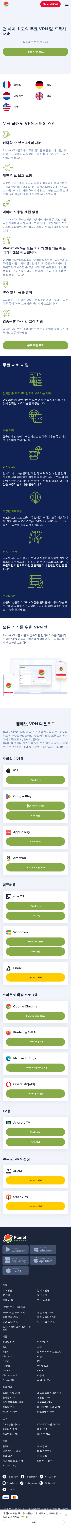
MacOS (6, 1370)
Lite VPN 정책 (45, 1460)
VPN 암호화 (43, 1299)
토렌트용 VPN (44, 1402)
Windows (42, 1365)
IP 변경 (6, 1295)
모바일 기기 (8, 1342)
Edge (40, 1356)
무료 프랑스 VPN (46, 1322)
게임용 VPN (43, 1397)
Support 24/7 (10, 1465)
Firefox (6, 1365)
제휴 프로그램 (44, 1451)
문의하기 (7, 1446)
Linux (40, 1370)
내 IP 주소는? (44, 1429)
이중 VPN (7, 1299)
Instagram (31, 1483)
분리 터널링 (43, 1290)
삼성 (39, 1347)
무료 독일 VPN (10, 1322)
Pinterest (49, 1483)
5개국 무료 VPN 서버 (13, 1312)
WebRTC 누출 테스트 (48, 1424)
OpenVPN (8, 1380)
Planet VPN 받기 (50, 4)
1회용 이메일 (43, 1433)
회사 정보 (42, 1446)
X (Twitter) (51, 1476)
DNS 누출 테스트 (11, 1424)
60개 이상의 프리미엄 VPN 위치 (16, 1328)
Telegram (12, 1476)
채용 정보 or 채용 (11, 1451)
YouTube (12, 1483)
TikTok (11, 1489)
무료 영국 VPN (10, 1317)
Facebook (31, 1476)
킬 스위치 (42, 1295)
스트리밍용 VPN (11, 1392)
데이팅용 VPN (10, 1411)
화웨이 (5, 1351)
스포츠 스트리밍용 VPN (49, 1392)
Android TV (43, 1380)
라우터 (40, 1375)
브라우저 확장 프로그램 (49, 1351)
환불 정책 (42, 1456)
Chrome (7, 1356)
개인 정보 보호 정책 (12, 1460)
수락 (34, 1522)
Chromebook (10, 1375)
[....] (6, 4)
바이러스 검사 (9, 1429)
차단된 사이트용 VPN (48, 1407)
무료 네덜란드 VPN (47, 1317)
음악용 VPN (8, 1397)
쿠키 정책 (26, 1516)
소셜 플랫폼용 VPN (12, 1402)
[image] (35, 1237)
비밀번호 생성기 (10, 1433)
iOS (4, 1347)
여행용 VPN (8, 1407)
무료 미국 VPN (45, 1312)
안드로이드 (43, 1342)
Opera (5, 1361)
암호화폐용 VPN (45, 1411)
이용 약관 (7, 1456)
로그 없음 (7, 1290)
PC (38, 1361)
